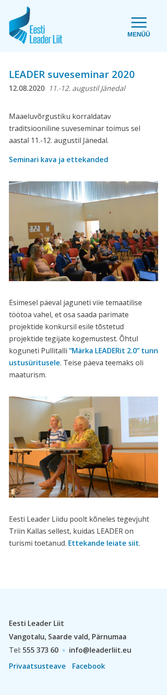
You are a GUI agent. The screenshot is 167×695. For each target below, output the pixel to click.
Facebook (88, 666)
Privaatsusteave (37, 666)
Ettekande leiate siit (103, 543)
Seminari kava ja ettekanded (58, 159)
